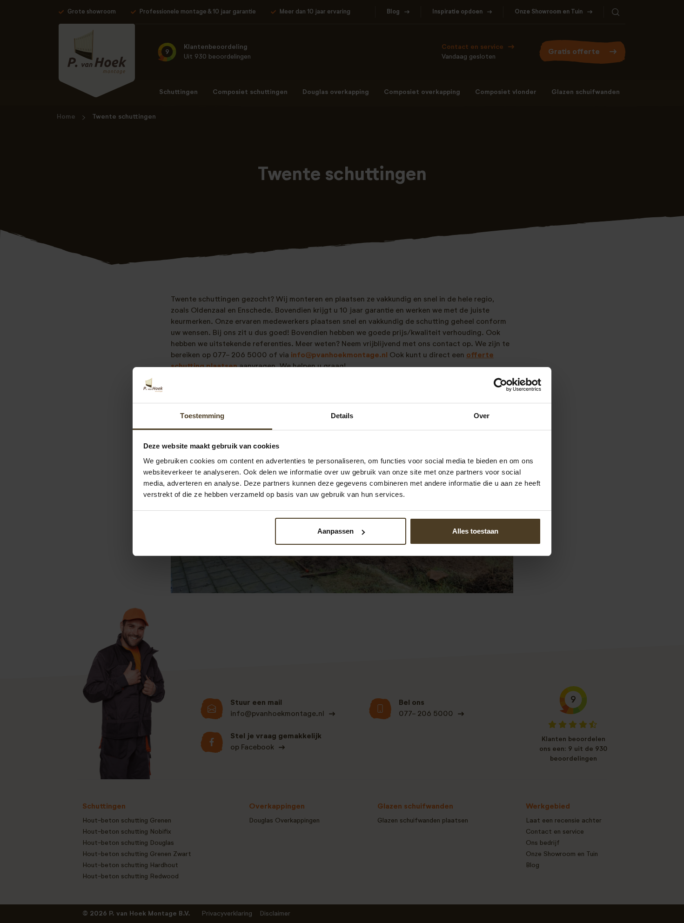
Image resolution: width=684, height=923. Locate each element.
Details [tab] (342, 416)
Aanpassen (335, 531)
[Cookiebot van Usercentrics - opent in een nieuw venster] (500, 385)
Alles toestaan (475, 531)
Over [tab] (482, 416)
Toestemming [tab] (202, 416)
